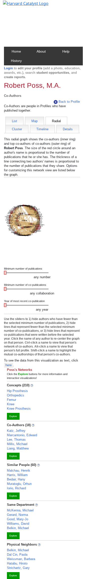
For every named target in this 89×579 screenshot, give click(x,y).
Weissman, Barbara (21, 559)
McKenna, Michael (20, 510)
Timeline (42, 129)
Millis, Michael (17, 444)
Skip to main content (21, 6)
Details (68, 129)
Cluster (17, 129)
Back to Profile (69, 101)
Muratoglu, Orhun (19, 484)
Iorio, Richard (16, 488)
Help (65, 51)
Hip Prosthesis (17, 391)
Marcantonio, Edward (22, 435)
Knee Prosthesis (19, 408)
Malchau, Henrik (18, 470)
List (14, 121)
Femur (11, 400)
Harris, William (17, 475)
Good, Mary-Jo (17, 519)
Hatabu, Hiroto (17, 563)
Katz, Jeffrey (16, 431)
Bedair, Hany (16, 479)
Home (16, 51)
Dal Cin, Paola (17, 554)
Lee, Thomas (16, 439)
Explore (13, 416)
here (8, 365)
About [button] (41, 51)
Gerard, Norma (17, 515)
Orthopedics (15, 395)
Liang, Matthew (18, 448)
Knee (10, 404)
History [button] (16, 61)
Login (8, 68)
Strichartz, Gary (18, 568)
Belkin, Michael (18, 528)
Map (34, 121)
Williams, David (18, 523)
